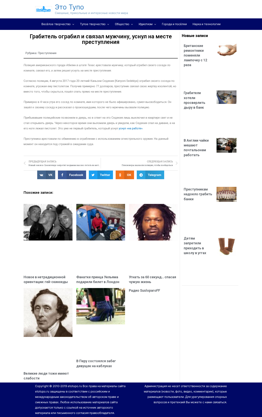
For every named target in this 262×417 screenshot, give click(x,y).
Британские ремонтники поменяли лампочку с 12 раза (195, 55)
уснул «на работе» (131, 128)
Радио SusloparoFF (144, 290)
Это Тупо (69, 7)
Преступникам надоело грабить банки (198, 194)
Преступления (47, 53)
